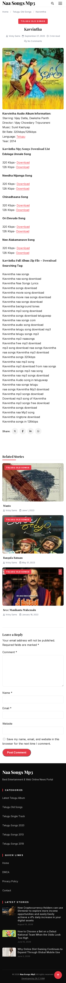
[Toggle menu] (60, 3)
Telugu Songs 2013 (13, 834)
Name (7, 692)
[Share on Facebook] (22, 431)
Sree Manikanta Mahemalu (19, 610)
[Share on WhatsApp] (38, 431)
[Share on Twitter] (15, 431)
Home (5, 11)
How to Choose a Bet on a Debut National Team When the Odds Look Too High (39, 934)
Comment (9, 652)
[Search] (52, 3)
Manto (7, 505)
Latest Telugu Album (13, 797)
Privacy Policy (10, 881)
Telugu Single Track (13, 816)
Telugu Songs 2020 (13, 825)
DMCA (5, 872)
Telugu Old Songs (22, 11)
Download (23, 162)
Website (7, 723)
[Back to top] (58, 975)
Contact (6, 890)
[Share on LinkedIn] (30, 431)
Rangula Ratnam (13, 557)
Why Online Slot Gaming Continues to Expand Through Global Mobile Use (40, 951)
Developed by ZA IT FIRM (33, 978)
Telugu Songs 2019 (13, 843)
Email (7, 708)
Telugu (20, 136)
